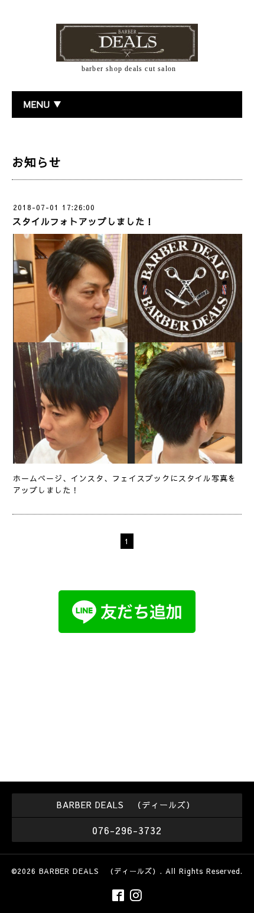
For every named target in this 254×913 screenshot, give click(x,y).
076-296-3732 (127, 830)
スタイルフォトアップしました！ (83, 221)
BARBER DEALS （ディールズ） (99, 871)
